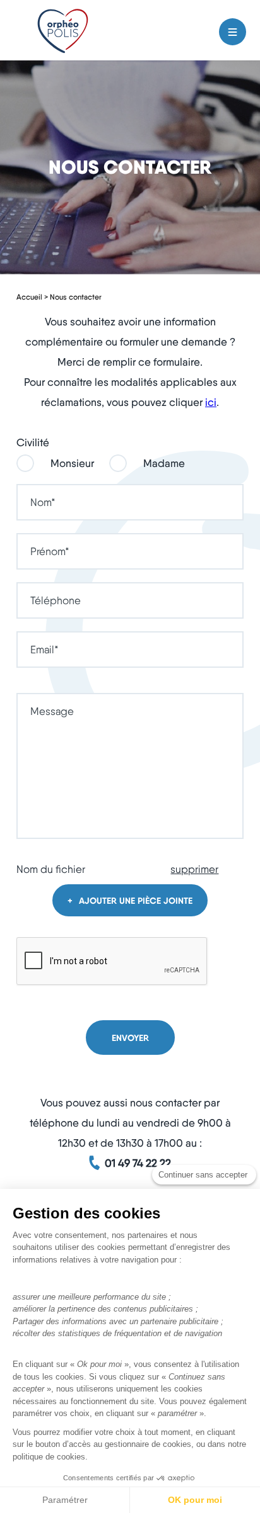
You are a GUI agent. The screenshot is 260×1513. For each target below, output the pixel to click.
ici (210, 402)
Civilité (32, 442)
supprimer (194, 869)
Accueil (29, 296)
